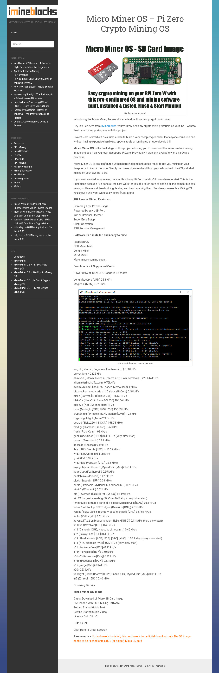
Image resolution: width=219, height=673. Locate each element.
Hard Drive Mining (23, 166)
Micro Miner (20, 260)
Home (14, 33)
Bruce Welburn (21, 204)
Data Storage (21, 151)
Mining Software (23, 170)
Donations (19, 256)
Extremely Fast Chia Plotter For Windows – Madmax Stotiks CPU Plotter (31, 114)
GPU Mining (20, 163)
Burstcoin (19, 143)
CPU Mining (20, 147)
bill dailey (18, 227)
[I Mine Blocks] (32, 11)
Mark (16, 211)
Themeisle (160, 666)
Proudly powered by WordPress (119, 666)
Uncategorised (21, 178)
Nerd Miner (19, 174)
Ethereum (19, 159)
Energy (17, 155)
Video (17, 182)
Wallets (18, 186)
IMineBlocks (108, 126)
